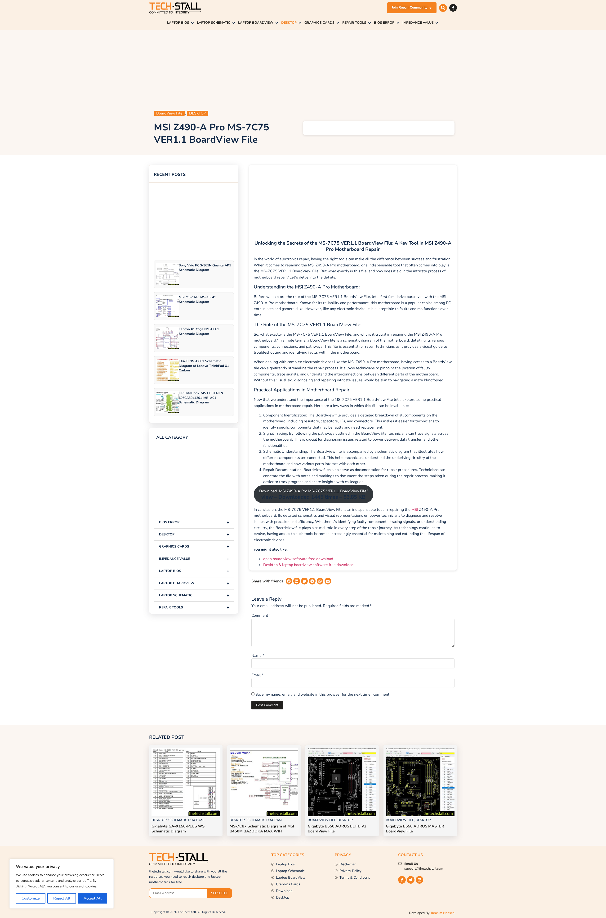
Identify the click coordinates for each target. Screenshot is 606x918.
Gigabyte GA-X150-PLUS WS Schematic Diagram (178, 829)
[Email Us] (400, 864)
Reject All (61, 898)
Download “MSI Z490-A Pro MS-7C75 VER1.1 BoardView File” (313, 495)
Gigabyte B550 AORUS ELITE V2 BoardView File (337, 829)
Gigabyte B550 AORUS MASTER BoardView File (415, 829)
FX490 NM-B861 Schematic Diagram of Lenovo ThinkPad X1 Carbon (204, 365)
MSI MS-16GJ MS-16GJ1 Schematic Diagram (197, 299)
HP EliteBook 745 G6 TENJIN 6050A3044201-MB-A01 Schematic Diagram (201, 397)
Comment (261, 615)
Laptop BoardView (194, 583)
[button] (443, 8)
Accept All (93, 898)
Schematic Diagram (186, 820)
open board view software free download (298, 559)
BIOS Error (194, 522)
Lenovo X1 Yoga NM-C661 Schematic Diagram (199, 331)
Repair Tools (194, 607)
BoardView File (169, 113)
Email (257, 675)
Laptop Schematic (194, 595)
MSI (414, 509)
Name (257, 656)
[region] (61, 884)
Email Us (411, 864)
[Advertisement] (303, 68)
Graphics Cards (194, 546)
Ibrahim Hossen (442, 913)
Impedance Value (194, 559)
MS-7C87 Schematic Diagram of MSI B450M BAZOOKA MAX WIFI (262, 829)
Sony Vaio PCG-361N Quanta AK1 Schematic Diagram (205, 267)
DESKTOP (197, 113)
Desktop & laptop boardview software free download (308, 564)
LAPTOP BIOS (194, 571)
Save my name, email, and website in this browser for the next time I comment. (322, 694)
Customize (31, 898)
